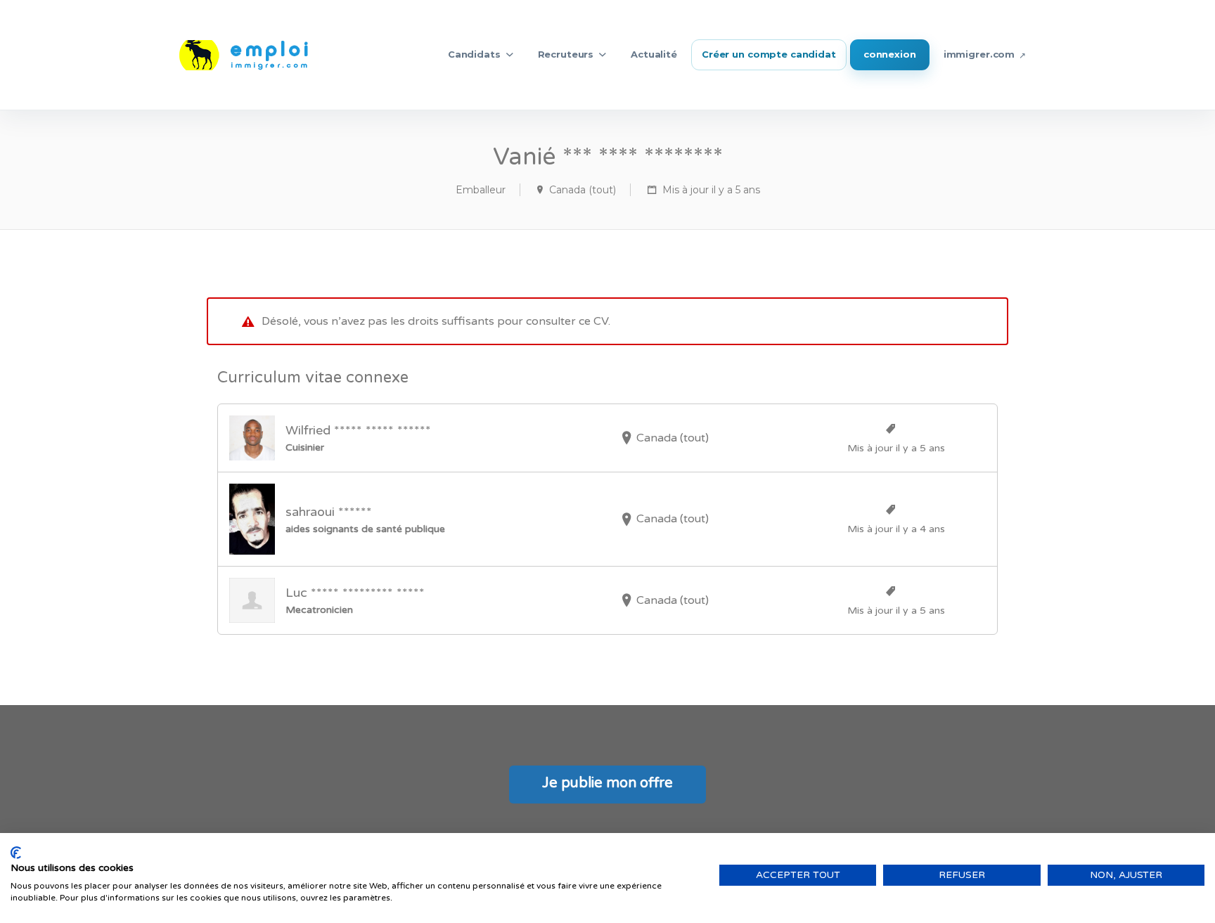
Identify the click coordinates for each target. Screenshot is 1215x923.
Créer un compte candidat (769, 54)
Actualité (654, 54)
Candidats (474, 54)
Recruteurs (566, 54)
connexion (889, 54)
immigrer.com (979, 54)
